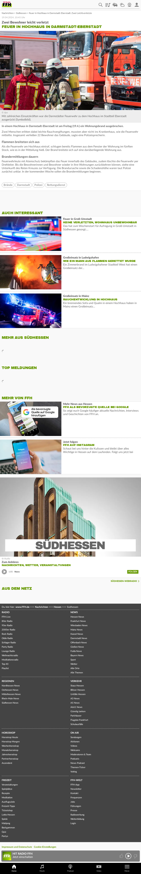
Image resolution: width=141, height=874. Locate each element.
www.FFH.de (22, 607)
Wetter (122, 3)
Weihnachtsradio (10, 655)
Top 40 (5, 664)
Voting (73, 772)
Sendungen (75, 737)
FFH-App (74, 785)
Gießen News (77, 647)
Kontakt (74, 793)
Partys (5, 836)
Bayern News (77, 655)
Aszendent (7, 763)
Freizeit (7, 780)
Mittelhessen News (11, 694)
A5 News (75, 703)
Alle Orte (74, 668)
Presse (73, 810)
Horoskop (8, 733)
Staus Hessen (77, 686)
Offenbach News (78, 643)
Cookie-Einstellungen (45, 847)
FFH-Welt (76, 780)
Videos (73, 746)
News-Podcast (77, 763)
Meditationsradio (10, 660)
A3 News (75, 699)
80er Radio (7, 621)
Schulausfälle (76, 724)
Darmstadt (23, 185)
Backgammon (8, 828)
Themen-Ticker (77, 767)
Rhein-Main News (10, 699)
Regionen (8, 681)
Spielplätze (7, 789)
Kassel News (76, 634)
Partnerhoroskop (10, 759)
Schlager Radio (9, 643)
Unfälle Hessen (77, 694)
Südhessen (21, 13)
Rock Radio (7, 634)
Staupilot (115, 3)
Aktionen (74, 742)
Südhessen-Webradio (124, 581)
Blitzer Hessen (77, 690)
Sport (73, 660)
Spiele (5, 819)
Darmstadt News (78, 638)
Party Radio (7, 647)
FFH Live (6, 617)
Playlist (107, 3)
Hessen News (77, 617)
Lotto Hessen (8, 815)
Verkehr (76, 681)
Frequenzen (76, 798)
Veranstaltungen (10, 785)
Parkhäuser (76, 716)
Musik (42, 871)
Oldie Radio (7, 638)
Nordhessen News (11, 686)
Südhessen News (10, 703)
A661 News (76, 707)
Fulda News (76, 651)
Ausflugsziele (8, 802)
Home (14, 871)
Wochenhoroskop (10, 746)
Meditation (7, 798)
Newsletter (76, 789)
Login (73, 823)
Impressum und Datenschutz (17, 847)
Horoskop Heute (10, 737)
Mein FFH (136, 3)
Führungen (75, 806)
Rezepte (6, 793)
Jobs (72, 802)
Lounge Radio (8, 651)
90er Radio (7, 625)
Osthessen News (10, 690)
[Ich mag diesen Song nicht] (135, 856)
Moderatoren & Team (80, 755)
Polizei (38, 185)
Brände (8, 185)
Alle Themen (76, 673)
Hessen (57, 607)
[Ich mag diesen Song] (122, 856)
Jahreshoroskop (9, 755)
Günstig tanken (77, 711)
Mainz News (76, 630)
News (74, 612)
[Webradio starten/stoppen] (128, 856)
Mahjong (6, 823)
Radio (5, 612)
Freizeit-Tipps (8, 806)
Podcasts (74, 759)
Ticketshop (7, 810)
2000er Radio (8, 630)
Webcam (129, 3)
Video (98, 871)
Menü (126, 871)
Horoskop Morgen (11, 742)
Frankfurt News (78, 621)
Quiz (4, 832)
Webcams (75, 750)
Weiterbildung (77, 819)
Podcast (70, 871)
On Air (74, 733)
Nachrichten (8, 13)
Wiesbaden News (79, 625)
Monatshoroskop (10, 750)
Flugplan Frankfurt (79, 720)
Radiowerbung (77, 815)
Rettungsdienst (56, 185)
